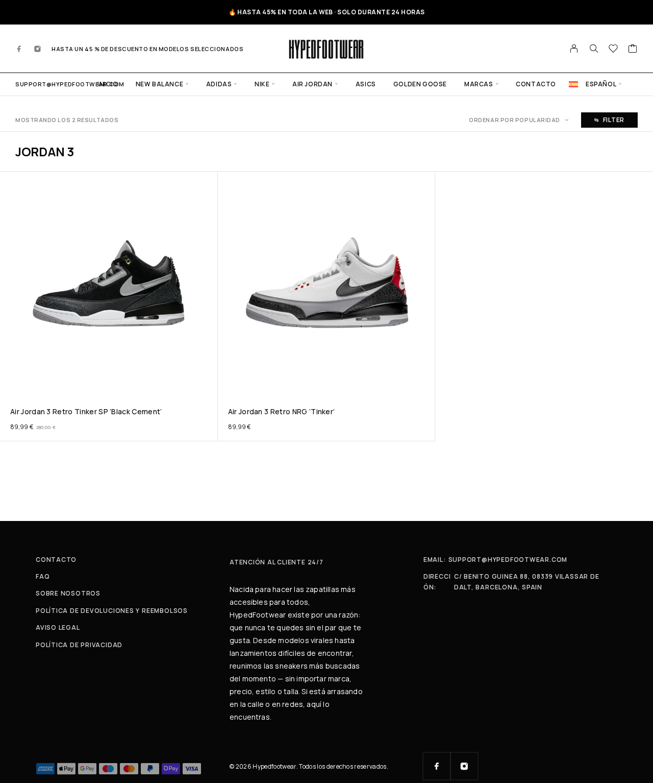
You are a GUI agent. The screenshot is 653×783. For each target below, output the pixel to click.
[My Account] (574, 48)
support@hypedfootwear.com (69, 84)
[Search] (594, 48)
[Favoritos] (613, 49)
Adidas (219, 84)
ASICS (366, 84)
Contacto (536, 84)
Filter (613, 119)
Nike (262, 84)
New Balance (160, 84)
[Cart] (633, 49)
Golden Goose (420, 84)
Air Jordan (312, 84)
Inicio (107, 84)
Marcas (478, 84)
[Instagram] (38, 48)
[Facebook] (19, 48)
